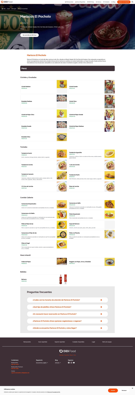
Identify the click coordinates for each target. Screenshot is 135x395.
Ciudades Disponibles (78, 342)
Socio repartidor (42, 342)
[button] (123, 2)
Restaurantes (27, 342)
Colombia (61, 355)
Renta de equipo (107, 342)
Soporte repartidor (60, 342)
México (71, 355)
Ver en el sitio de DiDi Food (29, 35)
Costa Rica (66, 355)
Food (8, 8)
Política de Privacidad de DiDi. (53, 392)
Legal (93, 342)
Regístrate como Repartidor (123, 1)
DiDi (4, 8)
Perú (75, 355)
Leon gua (13, 8)
